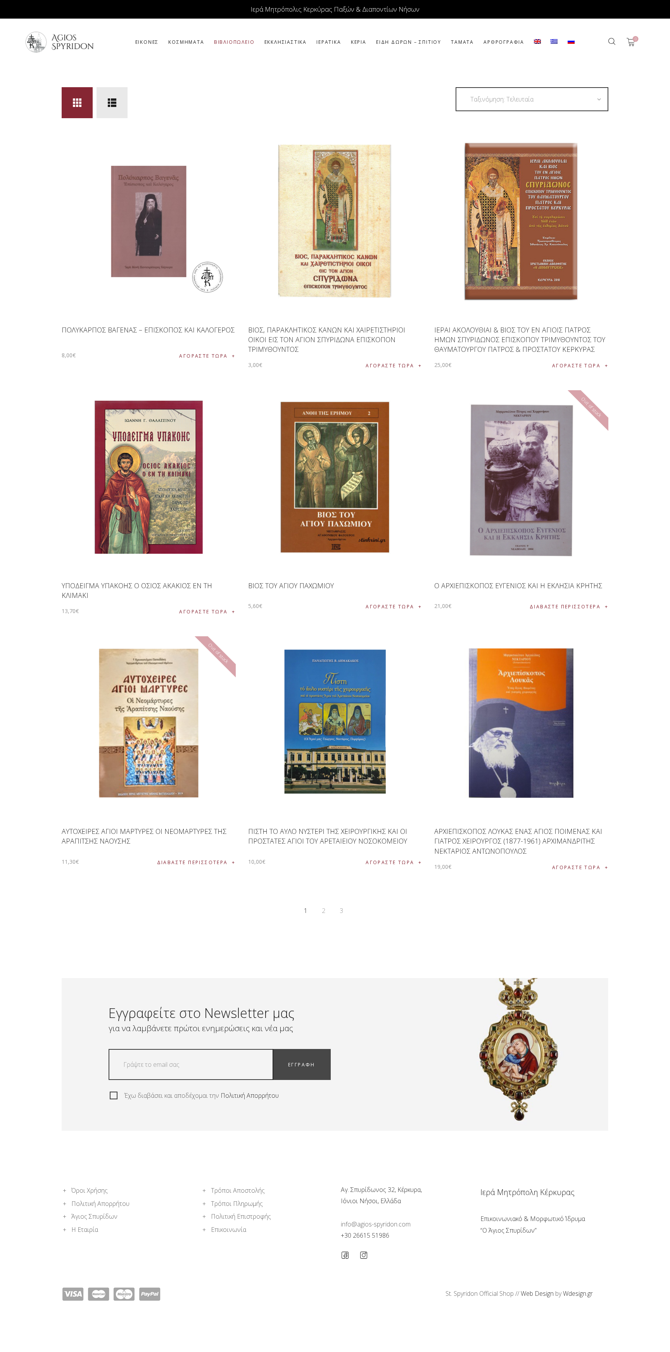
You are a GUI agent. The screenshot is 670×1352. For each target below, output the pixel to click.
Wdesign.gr (578, 1293)
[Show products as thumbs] (77, 102)
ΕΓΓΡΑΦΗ (301, 1064)
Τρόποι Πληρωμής (237, 1203)
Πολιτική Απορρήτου (250, 1095)
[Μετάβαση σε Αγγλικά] (537, 42)
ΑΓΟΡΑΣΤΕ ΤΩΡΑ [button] (203, 356)
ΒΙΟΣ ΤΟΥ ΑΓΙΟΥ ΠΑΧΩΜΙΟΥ (291, 585)
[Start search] (611, 41)
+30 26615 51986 (365, 1235)
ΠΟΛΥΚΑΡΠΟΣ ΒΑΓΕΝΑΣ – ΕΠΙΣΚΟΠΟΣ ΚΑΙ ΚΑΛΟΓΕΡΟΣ (148, 329)
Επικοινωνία (228, 1229)
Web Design (537, 1293)
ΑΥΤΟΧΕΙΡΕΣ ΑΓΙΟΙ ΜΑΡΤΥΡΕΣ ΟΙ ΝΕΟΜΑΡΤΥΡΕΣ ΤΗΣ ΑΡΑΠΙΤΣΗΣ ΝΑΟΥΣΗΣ (144, 836)
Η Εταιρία (84, 1229)
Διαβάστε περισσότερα (565, 606)
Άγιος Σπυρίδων (94, 1216)
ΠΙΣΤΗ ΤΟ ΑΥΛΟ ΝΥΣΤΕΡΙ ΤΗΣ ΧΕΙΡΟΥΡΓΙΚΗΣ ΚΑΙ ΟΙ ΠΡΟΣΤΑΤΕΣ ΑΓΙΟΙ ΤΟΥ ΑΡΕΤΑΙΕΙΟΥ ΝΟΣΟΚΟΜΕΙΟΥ (327, 836)
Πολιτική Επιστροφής (241, 1216)
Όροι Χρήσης (89, 1190)
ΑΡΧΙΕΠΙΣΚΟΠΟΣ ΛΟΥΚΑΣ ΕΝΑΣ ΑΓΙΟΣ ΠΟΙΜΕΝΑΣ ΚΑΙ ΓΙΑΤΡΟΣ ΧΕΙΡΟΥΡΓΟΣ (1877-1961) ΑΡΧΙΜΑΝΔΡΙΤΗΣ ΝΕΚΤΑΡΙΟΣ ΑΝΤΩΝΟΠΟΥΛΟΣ (518, 841)
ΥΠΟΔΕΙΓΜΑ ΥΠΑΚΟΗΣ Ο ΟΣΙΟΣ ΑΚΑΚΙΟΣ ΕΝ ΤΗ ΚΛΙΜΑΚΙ (137, 590)
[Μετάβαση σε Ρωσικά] (571, 42)
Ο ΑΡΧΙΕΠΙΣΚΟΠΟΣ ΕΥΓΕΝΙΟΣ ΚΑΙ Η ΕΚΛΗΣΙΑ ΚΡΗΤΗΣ (518, 585)
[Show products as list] (112, 102)
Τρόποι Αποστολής (238, 1190)
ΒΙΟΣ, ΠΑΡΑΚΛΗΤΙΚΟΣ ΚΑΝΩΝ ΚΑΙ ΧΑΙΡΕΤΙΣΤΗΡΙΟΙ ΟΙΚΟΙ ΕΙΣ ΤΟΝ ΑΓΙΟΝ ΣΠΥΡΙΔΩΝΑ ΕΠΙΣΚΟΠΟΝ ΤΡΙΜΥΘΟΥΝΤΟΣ (326, 339)
